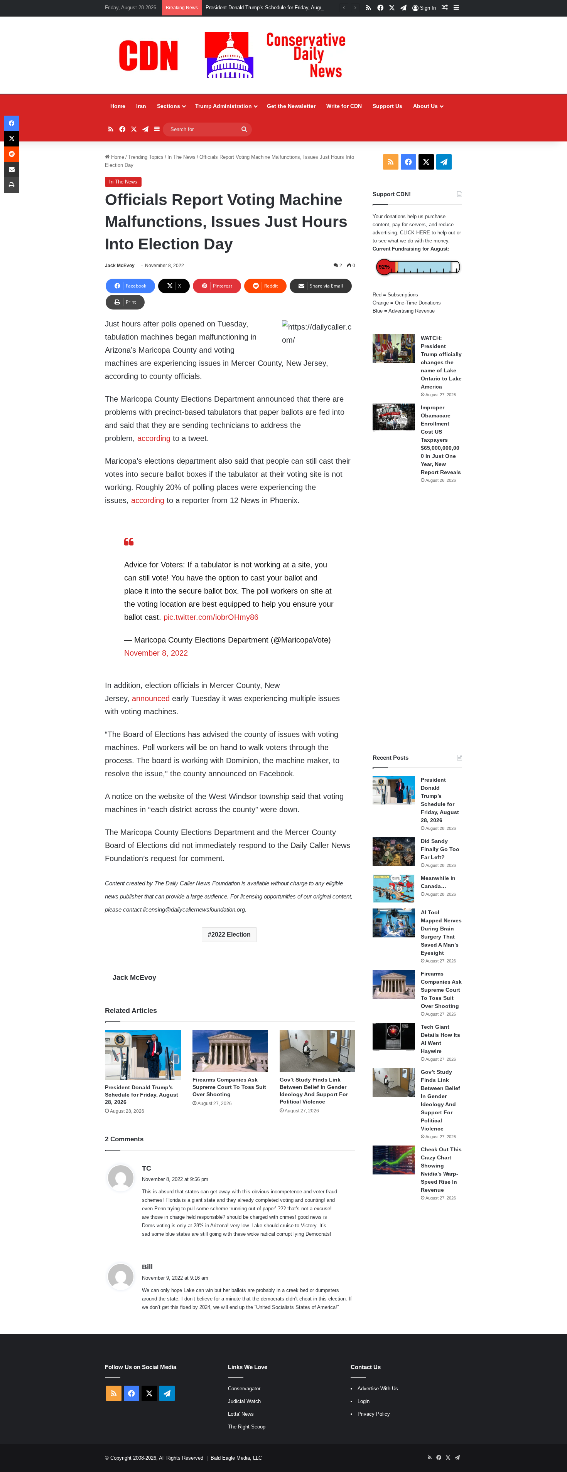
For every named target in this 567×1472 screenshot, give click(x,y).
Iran (141, 106)
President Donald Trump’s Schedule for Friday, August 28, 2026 (277, 7)
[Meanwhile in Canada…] (394, 888)
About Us (425, 106)
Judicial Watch (244, 1401)
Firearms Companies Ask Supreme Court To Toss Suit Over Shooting (229, 1087)
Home (117, 106)
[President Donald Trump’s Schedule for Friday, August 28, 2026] (143, 1055)
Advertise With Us (378, 1388)
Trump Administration (223, 106)
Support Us (387, 106)
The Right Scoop (246, 1427)
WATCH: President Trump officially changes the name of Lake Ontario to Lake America (441, 362)
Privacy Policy (374, 1414)
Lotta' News (241, 1414)
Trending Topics (146, 157)
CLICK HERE (415, 233)
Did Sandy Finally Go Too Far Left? (440, 849)
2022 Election (231, 934)
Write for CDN (344, 106)
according (153, 438)
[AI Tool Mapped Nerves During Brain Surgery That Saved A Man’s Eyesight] (394, 922)
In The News (181, 157)
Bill (147, 1267)
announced (151, 698)
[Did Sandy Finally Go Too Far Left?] (394, 851)
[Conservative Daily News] (236, 55)
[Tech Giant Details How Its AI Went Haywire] (394, 1037)
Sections (168, 106)
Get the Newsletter (291, 106)
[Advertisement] (417, 618)
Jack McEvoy (120, 265)
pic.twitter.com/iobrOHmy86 (211, 617)
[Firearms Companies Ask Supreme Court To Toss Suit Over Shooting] (230, 1051)
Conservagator (244, 1388)
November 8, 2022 (156, 653)
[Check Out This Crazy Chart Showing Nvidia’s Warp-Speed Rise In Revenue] (394, 1160)
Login (364, 1401)
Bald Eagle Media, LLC (236, 1458)
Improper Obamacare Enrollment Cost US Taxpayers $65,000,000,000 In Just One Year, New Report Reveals (441, 439)
